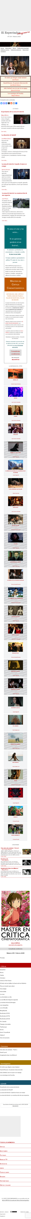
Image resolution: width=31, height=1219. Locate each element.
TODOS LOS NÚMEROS (7, 1142)
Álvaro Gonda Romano (16, 529)
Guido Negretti (16, 456)
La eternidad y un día (15, 562)
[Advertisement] (15, 15)
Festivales (3, 1155)
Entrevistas (3, 1164)
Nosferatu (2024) (15, 707)
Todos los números (16, 50)
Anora (15, 398)
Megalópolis (15, 653)
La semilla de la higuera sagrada (15, 580)
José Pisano (5, 198)
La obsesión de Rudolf (8, 135)
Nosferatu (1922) (15, 671)
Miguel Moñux (5, 115)
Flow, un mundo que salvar (15, 489)
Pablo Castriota (16, 493)
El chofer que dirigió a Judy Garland (15, 77)
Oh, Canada (15, 726)
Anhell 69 (15, 379)
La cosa (15, 543)
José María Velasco (6, 138)
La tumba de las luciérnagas (15, 598)
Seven (15, 780)
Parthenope (15, 762)
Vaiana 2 (15, 817)
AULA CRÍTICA (15, 359)
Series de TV (3, 1159)
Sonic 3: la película (15, 798)
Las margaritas (15, 616)
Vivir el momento (15, 835)
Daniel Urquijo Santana (16, 384)
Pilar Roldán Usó (16, 566)
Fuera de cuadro (4, 1172)
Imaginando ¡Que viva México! (8, 1055)
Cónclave (15, 434)
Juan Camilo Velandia (16, 402)
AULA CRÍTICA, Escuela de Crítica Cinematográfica (15, 1200)
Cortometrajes (4, 1181)
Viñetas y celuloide (5, 1185)
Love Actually (15, 634)
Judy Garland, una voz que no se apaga (15, 88)
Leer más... (4, 131)
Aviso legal (25, 50)
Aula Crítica (8, 48)
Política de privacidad (23, 48)
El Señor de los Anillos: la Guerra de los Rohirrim (13, 983)
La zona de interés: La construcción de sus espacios (14, 1095)
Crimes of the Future (15, 452)
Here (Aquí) (15, 507)
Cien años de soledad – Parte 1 (8, 1050)
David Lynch (3, 1052)
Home (2, 48)
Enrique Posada (16, 821)
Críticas (2, 1146)
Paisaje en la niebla (15, 744)
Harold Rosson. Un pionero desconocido (15, 83)
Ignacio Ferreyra (6, 169)
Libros (14, 48)
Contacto (3, 51)
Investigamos (3, 1151)
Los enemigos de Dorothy (15, 93)
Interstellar (15, 525)
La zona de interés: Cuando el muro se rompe (12, 1092)
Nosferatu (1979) (15, 689)
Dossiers (2, 1176)
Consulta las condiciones (15, 949)
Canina (15, 416)
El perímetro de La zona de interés (12, 112)
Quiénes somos (5, 50)
